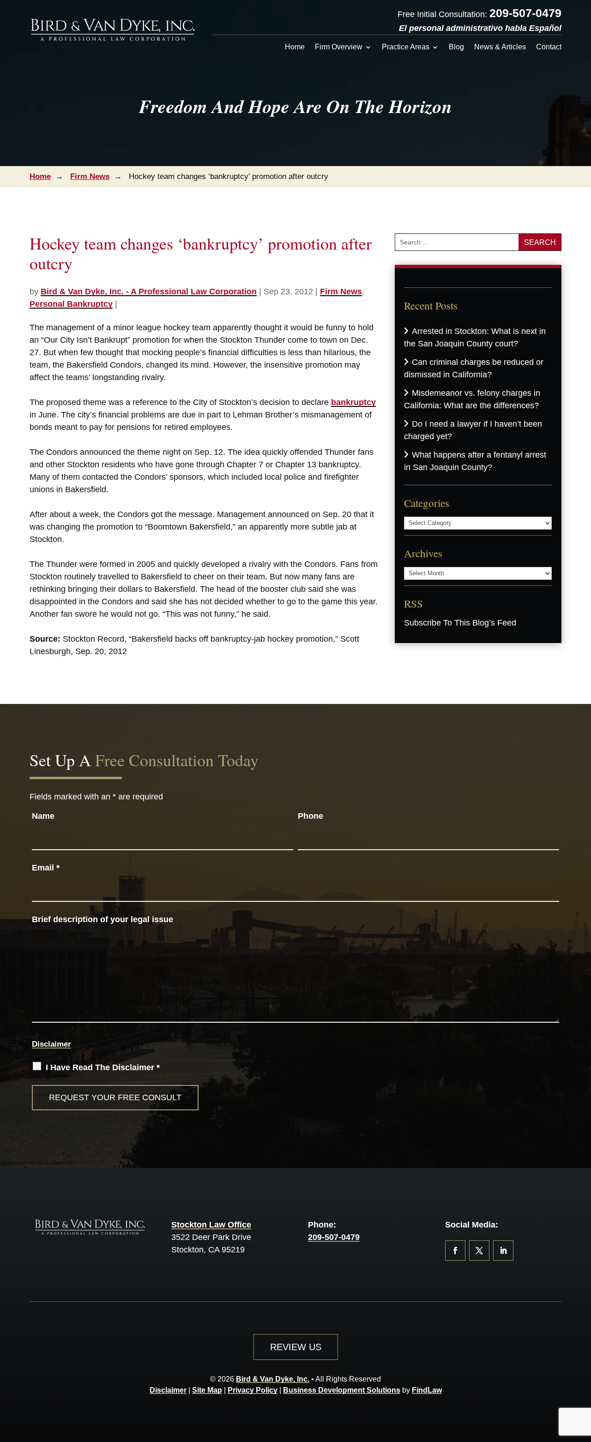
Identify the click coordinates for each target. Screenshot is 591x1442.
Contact (548, 47)
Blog (456, 47)
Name (43, 816)
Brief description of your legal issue (102, 919)
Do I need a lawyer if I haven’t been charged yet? (473, 430)
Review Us (295, 1347)
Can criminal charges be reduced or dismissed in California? (473, 368)
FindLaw (427, 1390)
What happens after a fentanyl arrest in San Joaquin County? (475, 461)
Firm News (341, 291)
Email (46, 867)
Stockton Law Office (211, 1224)
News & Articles (500, 47)
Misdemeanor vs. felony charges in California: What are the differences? (472, 399)
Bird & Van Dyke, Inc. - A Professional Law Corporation (149, 291)
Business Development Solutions (341, 1390)
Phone (310, 816)
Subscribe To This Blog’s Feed (460, 622)
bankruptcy (353, 402)
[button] (582, 1375)
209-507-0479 (525, 12)
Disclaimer (51, 1044)
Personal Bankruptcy (71, 304)
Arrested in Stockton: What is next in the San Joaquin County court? (475, 337)
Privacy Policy (252, 1390)
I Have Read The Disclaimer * (103, 1067)
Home (295, 47)
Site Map (207, 1390)
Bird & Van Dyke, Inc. (272, 1379)
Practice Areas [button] (405, 47)
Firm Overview (338, 47)
